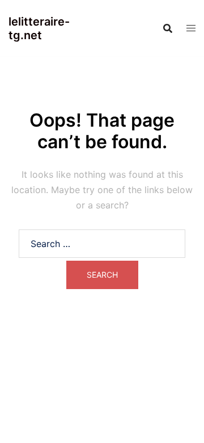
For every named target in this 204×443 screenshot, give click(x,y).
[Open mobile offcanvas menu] (191, 28)
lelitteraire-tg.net (39, 28)
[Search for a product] (167, 28)
